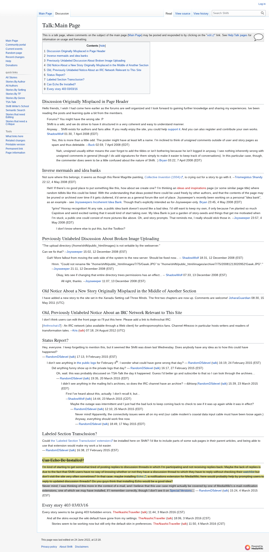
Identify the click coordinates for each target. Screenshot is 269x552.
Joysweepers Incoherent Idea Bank (98, 202)
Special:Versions (181, 490)
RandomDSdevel (57, 356)
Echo (140, 476)
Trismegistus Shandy (248, 177)
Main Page (134, 35)
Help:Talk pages (237, 35)
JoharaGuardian (240, 298)
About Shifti (66, 546)
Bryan (163, 160)
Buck (91, 144)
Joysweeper (242, 217)
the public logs (86, 362)
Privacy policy (49, 546)
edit (209, 35)
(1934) (162, 177)
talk (81, 330)
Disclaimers (81, 546)
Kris (75, 330)
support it (174, 129)
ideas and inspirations (191, 188)
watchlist (248, 471)
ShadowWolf (55, 133)
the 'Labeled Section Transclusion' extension (80, 440)
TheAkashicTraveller (126, 512)
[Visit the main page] (18, 17)
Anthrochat (50, 325)
